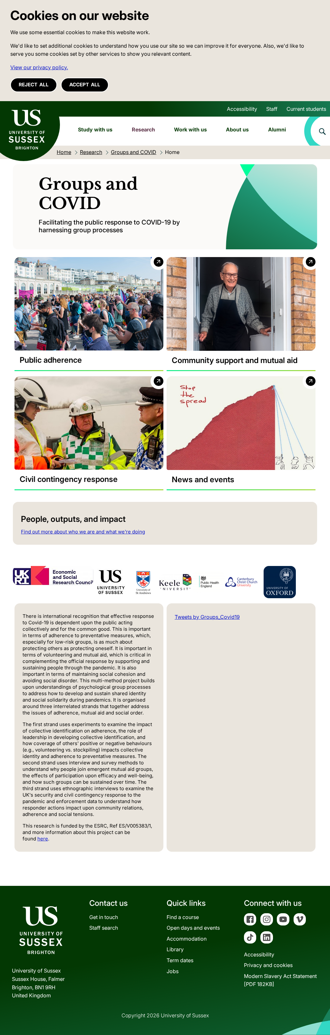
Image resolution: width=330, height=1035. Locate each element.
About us (237, 129)
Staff (271, 109)
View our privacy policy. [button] (39, 67)
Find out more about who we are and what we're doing (83, 532)
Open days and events (193, 928)
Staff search (103, 928)
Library (175, 949)
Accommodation (187, 938)
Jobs (173, 971)
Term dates (180, 960)
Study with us (95, 129)
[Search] (317, 131)
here (42, 839)
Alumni (277, 129)
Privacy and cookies (268, 965)
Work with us (190, 129)
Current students (306, 109)
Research (143, 129)
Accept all (84, 84)
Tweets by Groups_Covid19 (207, 617)
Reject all (34, 84)
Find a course (183, 917)
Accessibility (242, 109)
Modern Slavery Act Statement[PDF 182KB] (280, 980)
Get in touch (103, 917)
